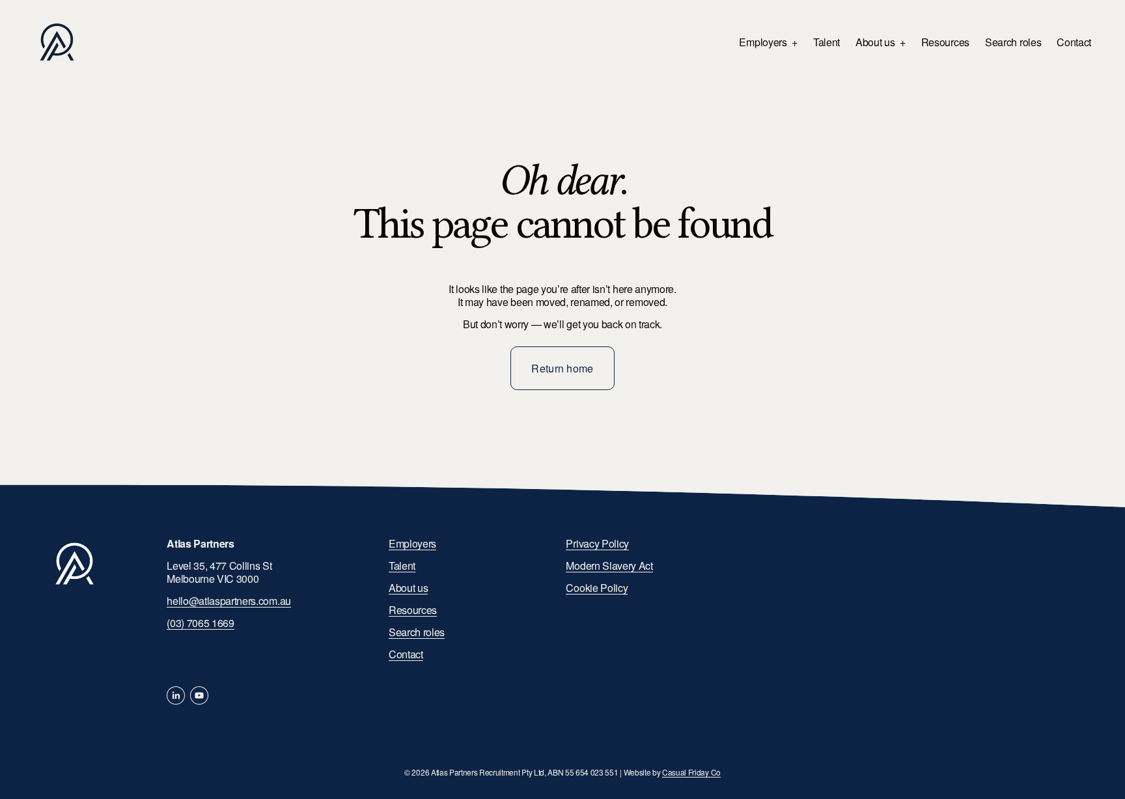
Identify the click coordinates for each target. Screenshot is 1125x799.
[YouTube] (199, 695)
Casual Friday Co (691, 773)
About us (408, 588)
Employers (412, 543)
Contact (1074, 42)
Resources (945, 42)
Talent (826, 42)
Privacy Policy (597, 543)
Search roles (1013, 42)
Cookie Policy (597, 588)
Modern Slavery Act (609, 565)
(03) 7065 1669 (200, 623)
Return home (562, 368)
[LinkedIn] (176, 695)
